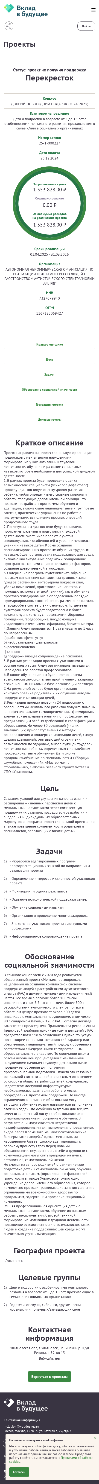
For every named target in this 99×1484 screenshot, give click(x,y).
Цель (49, 359)
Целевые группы (49, 419)
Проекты (20, 44)
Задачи (49, 374)
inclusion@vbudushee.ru (21, 1426)
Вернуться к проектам (49, 1376)
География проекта (49, 404)
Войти (86, 26)
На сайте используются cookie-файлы (36, 1440)
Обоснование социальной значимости (49, 389)
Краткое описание (49, 344)
